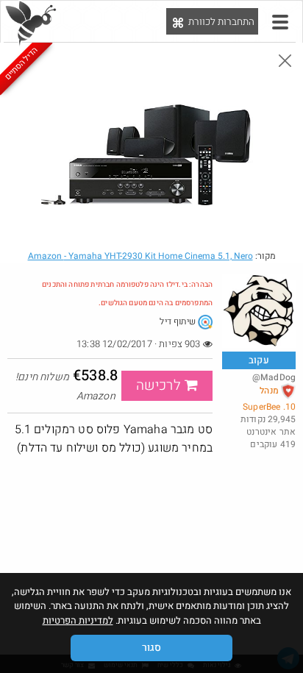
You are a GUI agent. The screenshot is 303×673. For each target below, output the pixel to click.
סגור (151, 647)
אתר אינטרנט (271, 431)
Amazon (140, 256)
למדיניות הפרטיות (78, 620)
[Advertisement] (151, 564)
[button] (280, 22)
